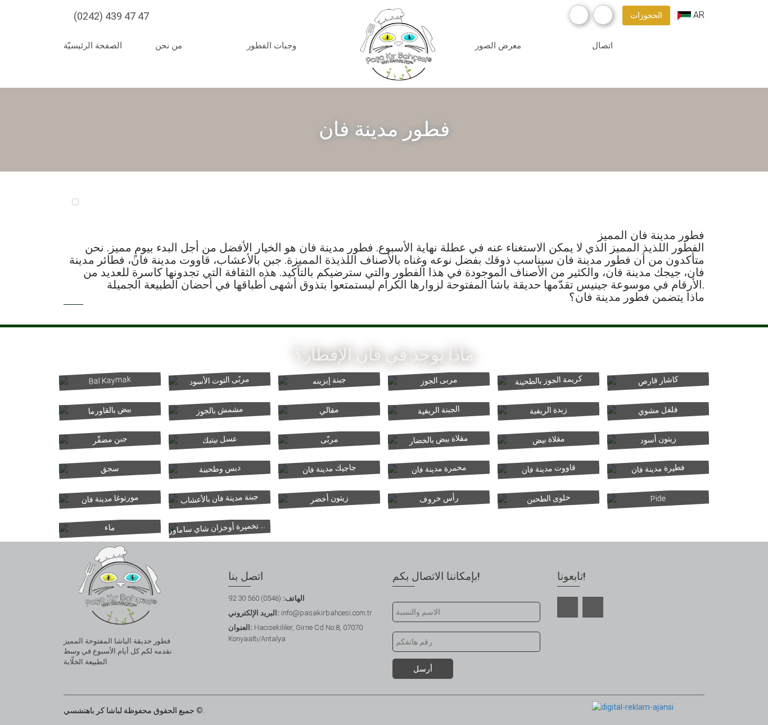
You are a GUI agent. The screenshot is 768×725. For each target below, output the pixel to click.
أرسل (422, 668)
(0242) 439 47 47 (110, 16)
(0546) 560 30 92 (266, 598)
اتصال (602, 45)
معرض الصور (498, 45)
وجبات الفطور (271, 45)
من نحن (168, 45)
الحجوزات (646, 15)
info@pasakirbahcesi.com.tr (300, 613)
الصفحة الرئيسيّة (93, 45)
